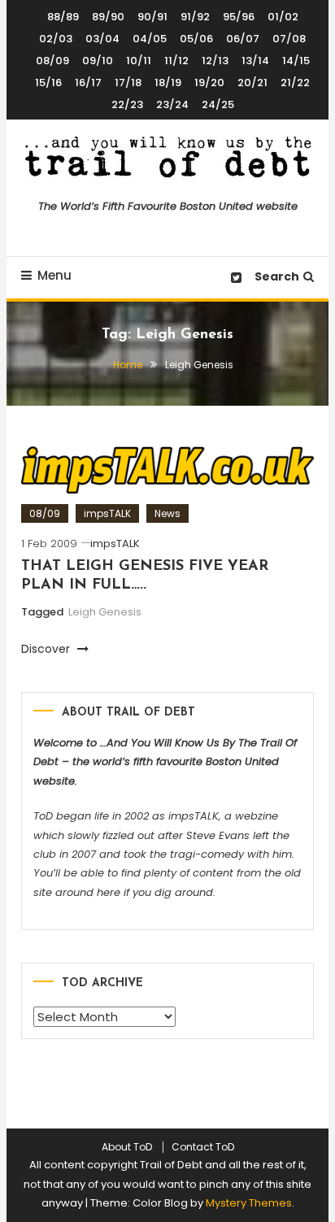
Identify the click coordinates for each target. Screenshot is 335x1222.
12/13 (215, 60)
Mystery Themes (249, 1203)
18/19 (167, 82)
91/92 (195, 16)
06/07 (242, 38)
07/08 (289, 38)
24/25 (218, 104)
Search (277, 276)
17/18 (128, 82)
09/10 (97, 60)
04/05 (150, 38)
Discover (47, 649)
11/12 (176, 60)
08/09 (52, 60)
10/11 (138, 60)
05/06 (196, 38)
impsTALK (107, 513)
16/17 (88, 82)
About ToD (127, 1147)
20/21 (252, 82)
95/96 (239, 16)
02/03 (55, 38)
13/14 (255, 60)
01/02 (283, 16)
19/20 (209, 82)
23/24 (172, 104)
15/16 (48, 82)
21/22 (295, 82)
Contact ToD (203, 1147)
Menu (54, 275)
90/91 (152, 16)
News (167, 513)
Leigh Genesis (104, 612)
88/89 (63, 16)
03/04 (102, 38)
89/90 (108, 16)
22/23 (127, 104)
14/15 (296, 60)
